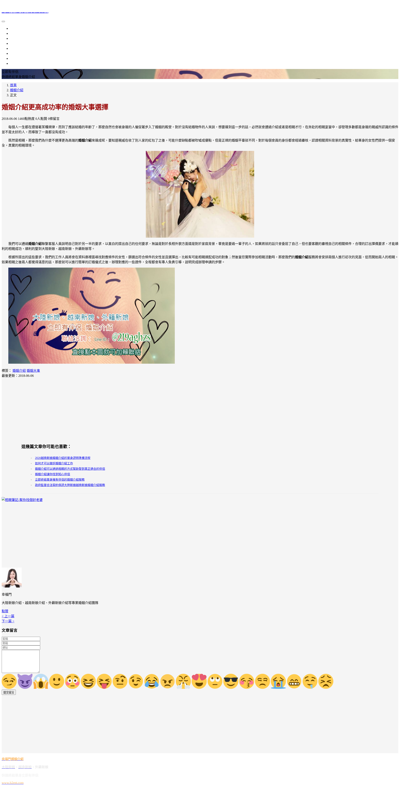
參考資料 (16, 58)
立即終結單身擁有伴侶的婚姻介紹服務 (60, 479)
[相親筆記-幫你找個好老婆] (22, 500)
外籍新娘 (16, 38)
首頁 (13, 85)
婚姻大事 (33, 370)
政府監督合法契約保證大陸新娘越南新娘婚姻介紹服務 (70, 485)
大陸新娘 (16, 28)
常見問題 (16, 63)
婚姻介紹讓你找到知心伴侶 (52, 474)
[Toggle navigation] (3, 21)
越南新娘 (16, 33)
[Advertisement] (200, 410)
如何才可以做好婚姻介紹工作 (54, 463)
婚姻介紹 (16, 43)
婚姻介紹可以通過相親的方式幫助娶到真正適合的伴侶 (70, 468)
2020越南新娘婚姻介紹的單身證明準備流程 (62, 458)
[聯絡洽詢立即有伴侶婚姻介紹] (91, 362)
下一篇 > (8, 621)
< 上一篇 (8, 616)
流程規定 (16, 48)
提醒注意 (16, 53)
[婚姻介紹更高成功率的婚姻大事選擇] (200, 194)
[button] (5, 611)
